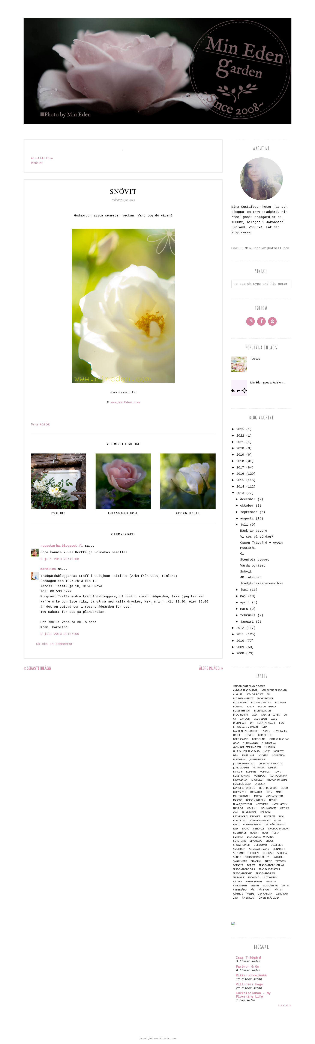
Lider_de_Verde (268, 788)
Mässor (237, 800)
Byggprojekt (240, 715)
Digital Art (239, 723)
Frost (236, 735)
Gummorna (269, 743)
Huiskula (270, 747)
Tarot (268, 861)
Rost (265, 833)
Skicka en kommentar (54, 644)
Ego (281, 723)
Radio (245, 829)
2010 (240, 641)
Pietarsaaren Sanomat (246, 816)
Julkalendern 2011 (244, 763)
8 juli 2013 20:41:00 (59, 559)
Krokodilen (240, 780)
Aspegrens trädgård (274, 690)
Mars (279, 792)
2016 (240, 474)
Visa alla (284, 1005)
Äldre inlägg (209, 668)
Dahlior (245, 719)
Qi (242, 554)
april (245, 602)
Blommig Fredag (261, 702)
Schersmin (239, 841)
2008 (240, 653)
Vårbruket (264, 890)
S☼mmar (238, 837)
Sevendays (256, 841)
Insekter (263, 755)
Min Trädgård (241, 796)
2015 (240, 480)
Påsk (235, 829)
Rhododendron (278, 829)
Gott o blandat (279, 739)
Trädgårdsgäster (269, 869)
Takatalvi (256, 861)
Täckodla (253, 877)
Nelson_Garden (255, 800)
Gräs (236, 743)
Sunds (237, 857)
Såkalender (240, 861)
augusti (247, 519)
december (248, 499)
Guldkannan (250, 743)
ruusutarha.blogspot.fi (61, 546)
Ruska (275, 833)
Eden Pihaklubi (266, 723)
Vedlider (271, 881)
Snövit (246, 572)
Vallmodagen (254, 881)
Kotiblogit (260, 776)
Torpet (251, 865)
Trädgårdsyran (265, 873)
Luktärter (256, 792)
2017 (240, 468)
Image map (248, 755)
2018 (240, 461)
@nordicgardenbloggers (249, 686)
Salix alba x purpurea (260, 837)
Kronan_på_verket (277, 780)
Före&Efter (265, 735)
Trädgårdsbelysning (271, 865)
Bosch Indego (267, 706)
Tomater (238, 865)
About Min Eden (42, 158)
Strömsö (267, 853)
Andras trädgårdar (245, 690)
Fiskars (265, 731)
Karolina (48, 569)
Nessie (273, 800)
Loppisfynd (239, 792)
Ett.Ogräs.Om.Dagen (245, 727)
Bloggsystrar (265, 698)
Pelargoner (249, 812)
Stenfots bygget (254, 560)
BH (268, 694)
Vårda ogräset (252, 566)
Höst (267, 751)
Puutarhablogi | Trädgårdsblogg (264, 824)
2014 (240, 487)
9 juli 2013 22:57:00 (59, 634)
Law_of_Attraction (244, 788)
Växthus (238, 894)
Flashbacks (280, 731)
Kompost (265, 772)
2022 (240, 436)
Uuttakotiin (270, 877)
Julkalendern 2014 (271, 763)
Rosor (44, 424)
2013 (240, 493)
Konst (278, 772)
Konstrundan (241, 776)
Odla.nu (252, 808)
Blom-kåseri (240, 702)
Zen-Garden (265, 894)
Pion (282, 816)
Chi (285, 715)
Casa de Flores (270, 715)
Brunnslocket (262, 711)
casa (254, 715)
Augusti (238, 694)
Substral (282, 853)
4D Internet (250, 577)
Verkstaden (240, 885)
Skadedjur (277, 845)
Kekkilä (272, 768)
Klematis (251, 772)
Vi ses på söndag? (256, 537)
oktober (247, 506)
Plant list (37, 163)
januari (247, 622)
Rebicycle (258, 829)
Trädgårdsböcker (244, 869)
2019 (240, 455)
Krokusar (257, 780)
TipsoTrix (281, 861)
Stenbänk (238, 853)
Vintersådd (240, 890)
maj (243, 596)
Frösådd (249, 735)
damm (274, 719)
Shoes (269, 841)
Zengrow (282, 894)
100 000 (255, 359)
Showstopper (241, 845)
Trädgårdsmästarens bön (261, 583)
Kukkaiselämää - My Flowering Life (253, 995)
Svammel (278, 857)
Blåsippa (238, 706)
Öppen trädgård (268, 898)
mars (244, 609)
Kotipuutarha (278, 776)
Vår (252, 890)
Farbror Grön (247, 967)
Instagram (239, 759)
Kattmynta (258, 768)
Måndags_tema (274, 796)
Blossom (280, 702)
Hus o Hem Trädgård (246, 751)
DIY (252, 723)
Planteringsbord (259, 820)
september (249, 512)
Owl (235, 812)
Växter (278, 890)
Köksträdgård (242, 784)
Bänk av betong (253, 531)
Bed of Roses (254, 694)
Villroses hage (249, 984)
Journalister (257, 759)
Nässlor (238, 808)
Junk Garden (241, 768)
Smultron (239, 849)
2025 (240, 429)
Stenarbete (279, 849)
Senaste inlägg (39, 668)
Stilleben (253, 853)
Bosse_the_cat (241, 711)
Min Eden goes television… (267, 382)
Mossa (258, 796)
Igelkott (278, 751)
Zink (235, 898)
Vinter (285, 885)
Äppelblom (248, 898)
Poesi (277, 820)
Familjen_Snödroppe (245, 731)
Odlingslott (268, 808)
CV (234, 719)
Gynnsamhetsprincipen (247, 747)
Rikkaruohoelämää (251, 975)
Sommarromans (259, 849)
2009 (240, 647)
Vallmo (237, 881)
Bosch (250, 706)
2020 (240, 448)
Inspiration (278, 755)
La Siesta (260, 784)
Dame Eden (260, 719)
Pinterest (269, 816)
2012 (240, 628)
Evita (264, 727)
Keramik (237, 772)
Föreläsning (240, 739)
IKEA (235, 755)
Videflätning (270, 885)
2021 (240, 442)
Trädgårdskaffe (242, 873)
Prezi (236, 824)
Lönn (269, 792)
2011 (240, 634)
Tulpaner (238, 877)
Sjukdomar (260, 845)
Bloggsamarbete (243, 698)
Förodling (259, 739)
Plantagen (239, 820)
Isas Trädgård (248, 958)
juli (244, 525)
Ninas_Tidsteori (242, 804)
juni (244, 590)
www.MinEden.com (125, 402)
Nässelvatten (279, 804)
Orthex (284, 808)
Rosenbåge (239, 833)
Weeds (250, 894)
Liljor (284, 788)
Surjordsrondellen (257, 857)
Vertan (255, 885)
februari (248, 615)
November (262, 804)
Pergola (265, 812)
